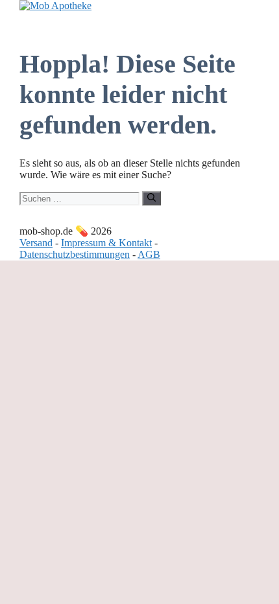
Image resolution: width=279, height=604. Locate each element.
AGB (149, 254)
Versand (36, 242)
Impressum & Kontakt (106, 242)
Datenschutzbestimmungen (74, 254)
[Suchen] (151, 198)
